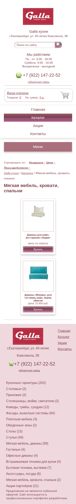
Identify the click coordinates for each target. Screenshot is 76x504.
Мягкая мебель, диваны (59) (27, 443)
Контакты (38, 134)
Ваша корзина (17, 93)
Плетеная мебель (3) (21, 419)
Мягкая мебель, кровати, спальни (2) (33, 480)
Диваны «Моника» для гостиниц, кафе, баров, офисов (38, 298)
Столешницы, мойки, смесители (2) (32, 401)
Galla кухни (11, 173)
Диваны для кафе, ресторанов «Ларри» (38, 236)
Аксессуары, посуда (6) (23, 473)
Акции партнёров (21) (22, 486)
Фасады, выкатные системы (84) (30, 413)
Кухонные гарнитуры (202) (26, 383)
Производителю (17, 167)
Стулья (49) (14, 437)
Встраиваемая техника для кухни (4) (33, 461)
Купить (38, 249)
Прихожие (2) (16, 395)
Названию (37, 162)
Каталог (38, 118)
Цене (50, 162)
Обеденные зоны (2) (21, 425)
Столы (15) (14, 431)
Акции (38, 126)
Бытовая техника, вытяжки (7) (28, 467)
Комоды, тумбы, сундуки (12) (27, 407)
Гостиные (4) (15, 449)
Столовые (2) (16, 389)
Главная (38, 110)
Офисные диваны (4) (22, 455)
